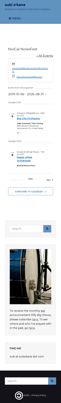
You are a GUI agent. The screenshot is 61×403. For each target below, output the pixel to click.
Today (30, 178)
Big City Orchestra (28, 118)
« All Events (44, 56)
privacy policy (39, 395)
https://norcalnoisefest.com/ (29, 76)
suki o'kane (15, 5)
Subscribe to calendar (29, 191)
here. (35, 319)
